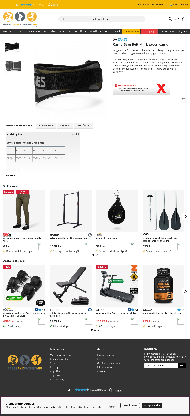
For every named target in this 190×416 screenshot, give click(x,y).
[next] (185, 216)
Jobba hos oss (104, 367)
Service (54, 363)
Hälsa (108, 31)
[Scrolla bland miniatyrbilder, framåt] (14, 115)
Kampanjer (150, 31)
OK (181, 365)
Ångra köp (55, 375)
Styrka (17, 31)
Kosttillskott (50, 31)
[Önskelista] (177, 19)
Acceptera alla (152, 405)
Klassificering (57, 379)
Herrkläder (96, 31)
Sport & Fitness (32, 31)
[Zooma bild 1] (68, 78)
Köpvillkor (55, 371)
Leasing (54, 367)
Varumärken (132, 31)
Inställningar (130, 405)
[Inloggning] (170, 19)
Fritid (117, 31)
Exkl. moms (144, 4)
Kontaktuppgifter (59, 359)
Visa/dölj (74, 134)
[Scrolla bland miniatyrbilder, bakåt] (14, 40)
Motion (7, 31)
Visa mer (9, 175)
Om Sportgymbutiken (108, 363)
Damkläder (81, 31)
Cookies (101, 359)
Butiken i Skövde (105, 355)
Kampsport (66, 31)
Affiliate (101, 371)
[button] (37, 4)
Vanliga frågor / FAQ (60, 355)
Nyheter (183, 31)
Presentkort (168, 31)
